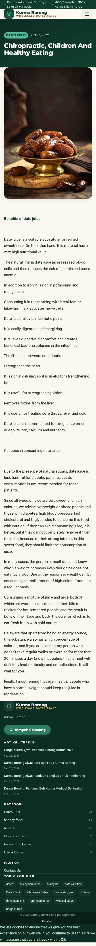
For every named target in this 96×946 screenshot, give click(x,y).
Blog (14, 52)
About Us (18, 39)
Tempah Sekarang (48, 67)
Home (15, 25)
